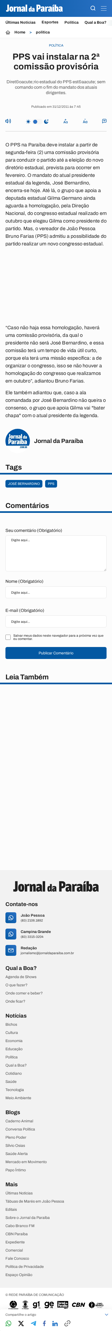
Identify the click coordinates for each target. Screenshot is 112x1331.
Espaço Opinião (18, 1275)
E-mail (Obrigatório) (24, 610)
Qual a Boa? (96, 22)
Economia (14, 1041)
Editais (11, 1210)
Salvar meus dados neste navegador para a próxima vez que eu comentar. (58, 637)
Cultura (11, 1033)
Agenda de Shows (20, 977)
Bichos (11, 1025)
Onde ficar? (15, 1001)
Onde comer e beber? (24, 993)
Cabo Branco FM (20, 1226)
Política (71, 22)
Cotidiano (13, 1074)
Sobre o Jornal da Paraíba (27, 1218)
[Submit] (93, 8)
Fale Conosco (17, 1259)
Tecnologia (14, 1090)
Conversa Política (20, 1129)
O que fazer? (16, 985)
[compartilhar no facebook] (44, 1324)
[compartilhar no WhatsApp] (8, 1323)
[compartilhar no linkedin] (55, 1324)
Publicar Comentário (56, 653)
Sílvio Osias (15, 1146)
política (43, 32)
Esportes (50, 22)
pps (51, 484)
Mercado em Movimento (26, 1162)
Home (19, 32)
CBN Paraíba (16, 1234)
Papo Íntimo (15, 1170)
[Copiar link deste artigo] (67, 1323)
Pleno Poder (15, 1137)
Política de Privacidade (24, 1267)
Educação (14, 1049)
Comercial (14, 1250)
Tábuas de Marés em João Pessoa (34, 1201)
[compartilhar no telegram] (33, 1324)
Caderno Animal (19, 1121)
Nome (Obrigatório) (24, 581)
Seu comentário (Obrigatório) (33, 530)
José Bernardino (24, 484)
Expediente (15, 1242)
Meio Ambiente (18, 1098)
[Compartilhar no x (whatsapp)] (21, 1324)
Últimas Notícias (20, 22)
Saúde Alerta (16, 1154)
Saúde (11, 1082)
